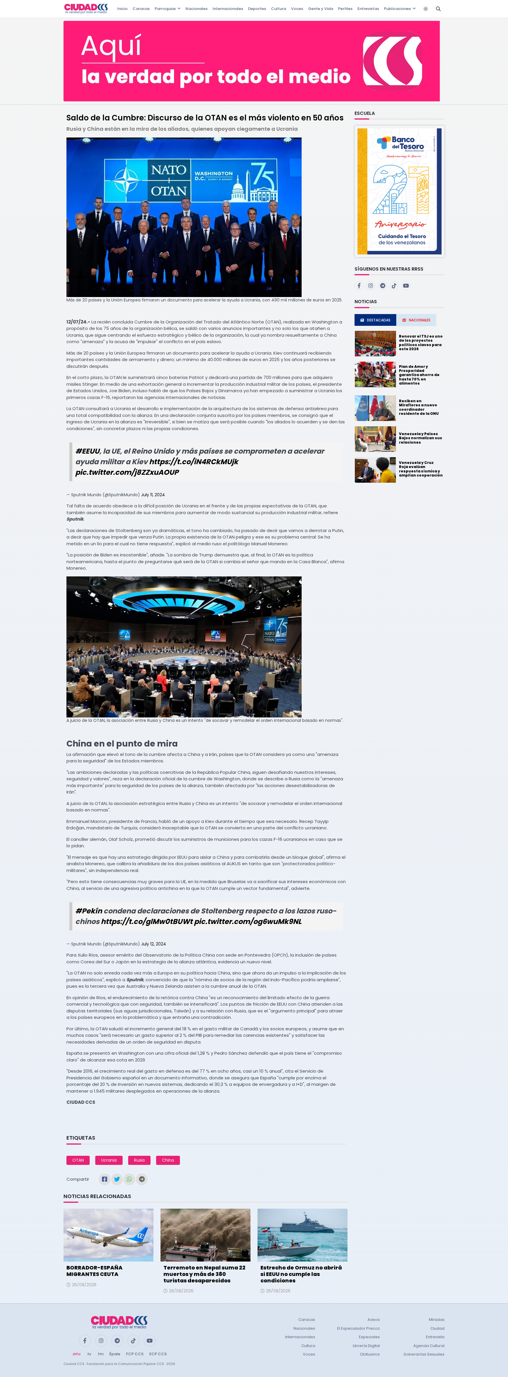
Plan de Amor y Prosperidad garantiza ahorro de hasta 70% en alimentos (419, 375)
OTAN (78, 1160)
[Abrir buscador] (438, 9)
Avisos (373, 1319)
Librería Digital (366, 1346)
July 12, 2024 (153, 944)
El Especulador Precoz (358, 1328)
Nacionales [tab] (419, 320)
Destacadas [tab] (378, 320)
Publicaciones (397, 8)
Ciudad (437, 1328)
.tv (88, 1354)
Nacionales (197, 8)
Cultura (278, 8)
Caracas (141, 8)
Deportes (257, 8)
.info (76, 1354)
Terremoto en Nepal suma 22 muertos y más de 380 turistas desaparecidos (204, 1274)
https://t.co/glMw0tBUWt (147, 921)
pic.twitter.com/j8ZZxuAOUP (126, 472)
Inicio (122, 8)
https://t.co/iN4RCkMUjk (193, 462)
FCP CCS (134, 1354)
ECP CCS (158, 1354)
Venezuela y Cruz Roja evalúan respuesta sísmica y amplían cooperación (421, 469)
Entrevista (435, 1337)
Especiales (369, 1337)
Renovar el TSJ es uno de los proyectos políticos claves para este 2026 (421, 342)
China (168, 1160)
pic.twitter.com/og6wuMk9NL (247, 921)
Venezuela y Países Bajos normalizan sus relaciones (420, 438)
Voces (297, 8)
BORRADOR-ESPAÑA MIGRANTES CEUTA (94, 1271)
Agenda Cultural (428, 1346)
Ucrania (109, 1160)
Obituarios (370, 1354)
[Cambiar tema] (426, 9)
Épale (114, 1354)
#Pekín (88, 911)
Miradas (436, 1319)
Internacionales (228, 8)
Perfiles (345, 8)
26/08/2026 (84, 1285)
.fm (100, 1354)
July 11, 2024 (153, 495)
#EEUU (87, 451)
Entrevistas (368, 8)
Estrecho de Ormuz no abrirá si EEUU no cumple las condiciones (301, 1274)
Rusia (139, 1160)
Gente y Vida (320, 8)
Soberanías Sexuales (424, 1354)
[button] (399, 191)
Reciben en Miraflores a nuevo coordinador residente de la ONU (419, 407)
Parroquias (165, 8)
